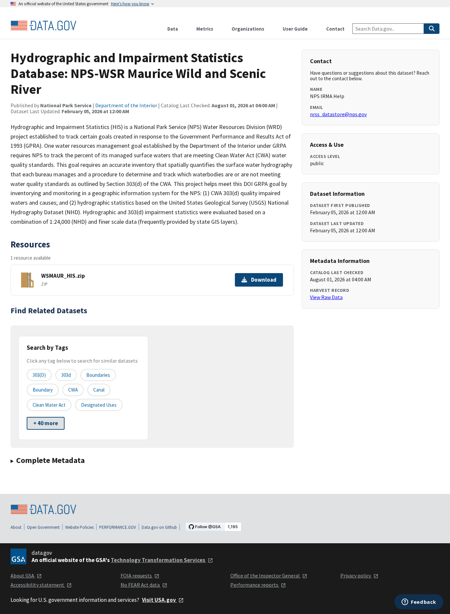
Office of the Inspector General (265, 575)
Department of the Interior (126, 105)
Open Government (43, 527)
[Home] (43, 26)
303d (66, 375)
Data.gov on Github (159, 527)
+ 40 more (45, 423)
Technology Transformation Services (158, 560)
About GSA (23, 575)
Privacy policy (356, 575)
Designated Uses (99, 405)
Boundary (43, 390)
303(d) (39, 375)
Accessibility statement (38, 584)
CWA (73, 390)
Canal (98, 390)
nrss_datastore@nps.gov (338, 114)
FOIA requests (137, 575)
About (16, 527)
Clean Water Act (49, 405)
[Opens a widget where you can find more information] (418, 602)
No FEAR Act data (141, 584)
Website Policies (79, 527)
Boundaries (98, 375)
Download (263, 279)
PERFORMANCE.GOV (117, 527)
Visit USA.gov (159, 599)
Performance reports (254, 584)
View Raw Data (326, 297)
